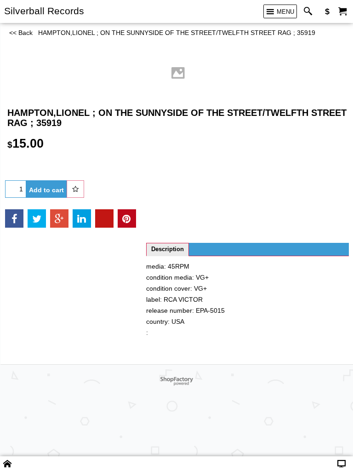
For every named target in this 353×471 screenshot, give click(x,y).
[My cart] (342, 12)
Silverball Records (44, 11)
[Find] (310, 12)
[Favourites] (75, 189)
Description (167, 249)
